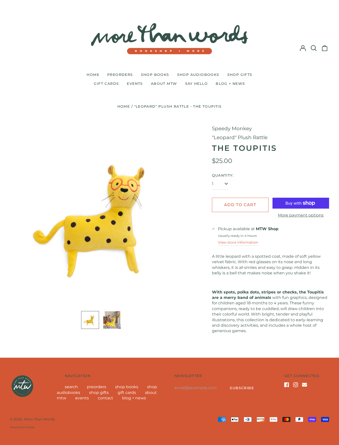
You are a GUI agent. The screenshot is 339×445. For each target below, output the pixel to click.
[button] (313, 48)
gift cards (106, 83)
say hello (196, 83)
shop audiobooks (198, 74)
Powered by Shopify (22, 427)
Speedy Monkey (232, 128)
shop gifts (239, 74)
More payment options (301, 215)
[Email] (304, 384)
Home (123, 106)
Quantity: (223, 175)
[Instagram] (295, 384)
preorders (120, 74)
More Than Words (39, 419)
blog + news (230, 83)
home (93, 74)
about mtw (164, 83)
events (135, 83)
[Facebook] (286, 384)
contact (105, 398)
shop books (155, 74)
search (71, 386)
